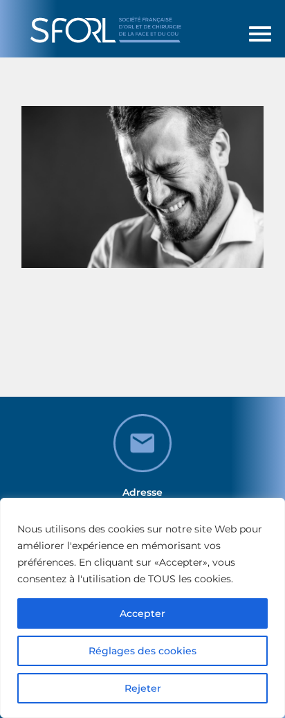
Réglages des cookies (142, 651)
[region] (142, 608)
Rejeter (143, 688)
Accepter (142, 613)
